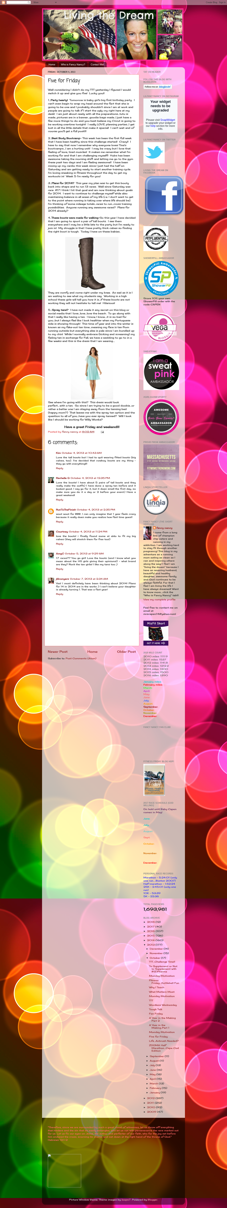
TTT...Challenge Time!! (162, 961)
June (153, 1070)
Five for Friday (158, 1036)
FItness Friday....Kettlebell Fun (164, 981)
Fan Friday (156, 1013)
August (155, 1060)
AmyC (60, 553)
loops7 (126, 1199)
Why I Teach (156, 987)
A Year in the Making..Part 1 (159, 1026)
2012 (151, 1098)
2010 (151, 1107)
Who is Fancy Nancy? (73, 64)
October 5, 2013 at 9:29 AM (84, 553)
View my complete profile (159, 599)
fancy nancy (164, 528)
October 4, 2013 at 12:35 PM (90, 478)
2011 (151, 1103)
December (157, 948)
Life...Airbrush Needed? (164, 1041)
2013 (151, 944)
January (155, 1092)
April (153, 1079)
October (155, 958)
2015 (151, 935)
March (154, 1083)
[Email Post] (102, 431)
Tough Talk (155, 1009)
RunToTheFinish (66, 509)
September (157, 1056)
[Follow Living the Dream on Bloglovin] (157, 88)
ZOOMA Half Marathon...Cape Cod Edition (164, 1048)
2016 (151, 931)
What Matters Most (161, 992)
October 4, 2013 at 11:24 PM (88, 531)
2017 (151, 926)
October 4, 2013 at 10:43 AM (82, 453)
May (153, 1074)
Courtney (62, 531)
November (157, 953)
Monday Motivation (162, 976)
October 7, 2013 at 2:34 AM (89, 579)
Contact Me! (97, 64)
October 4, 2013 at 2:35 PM (96, 509)
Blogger (152, 1199)
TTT (151, 1000)
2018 (151, 922)
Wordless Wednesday (163, 1005)
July (153, 1065)
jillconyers (62, 579)
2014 (151, 940)
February (156, 1088)
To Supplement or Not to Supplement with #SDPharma (163, 969)
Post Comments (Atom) (81, 658)
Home (52, 64)
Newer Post (58, 652)
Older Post (126, 652)
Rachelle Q (63, 478)
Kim (58, 453)
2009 (152, 1111)
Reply (59, 468)
